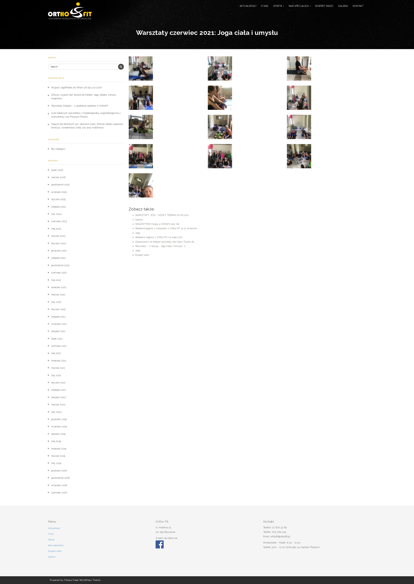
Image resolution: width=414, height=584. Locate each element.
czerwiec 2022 (59, 272)
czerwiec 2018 (59, 492)
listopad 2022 (58, 258)
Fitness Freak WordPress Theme (82, 580)
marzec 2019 (58, 456)
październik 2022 (60, 265)
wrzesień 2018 (59, 485)
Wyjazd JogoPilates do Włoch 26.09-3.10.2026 (76, 87)
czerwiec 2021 (59, 346)
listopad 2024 (58, 206)
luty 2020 (56, 412)
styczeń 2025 (58, 199)
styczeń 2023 (58, 243)
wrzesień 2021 (59, 324)
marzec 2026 (58, 177)
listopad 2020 (58, 390)
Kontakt (358, 6)
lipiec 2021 (57, 338)
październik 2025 (60, 184)
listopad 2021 (58, 316)
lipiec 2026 (57, 170)
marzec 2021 (58, 368)
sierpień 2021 (58, 331)
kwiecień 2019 (58, 448)
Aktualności (248, 6)
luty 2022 (56, 302)
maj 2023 (56, 228)
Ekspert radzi (324, 6)
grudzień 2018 (59, 470)
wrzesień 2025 (59, 192)
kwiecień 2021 (58, 360)
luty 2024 (56, 214)
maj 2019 (56, 441)
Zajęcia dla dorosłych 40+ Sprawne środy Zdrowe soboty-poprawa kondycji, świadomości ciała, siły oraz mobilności (87, 126)
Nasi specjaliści (299, 6)
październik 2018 (60, 478)
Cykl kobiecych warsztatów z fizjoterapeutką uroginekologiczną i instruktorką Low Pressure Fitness (86, 115)
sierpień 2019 (58, 434)
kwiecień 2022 (58, 287)
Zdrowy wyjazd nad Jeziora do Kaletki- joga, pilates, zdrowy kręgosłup (83, 97)
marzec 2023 (58, 236)
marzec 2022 (58, 294)
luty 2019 (56, 463)
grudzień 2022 (59, 250)
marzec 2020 (58, 404)
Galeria (343, 6)
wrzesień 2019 (59, 426)
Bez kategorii (58, 149)
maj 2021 (56, 353)
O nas (264, 6)
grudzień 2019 (59, 419)
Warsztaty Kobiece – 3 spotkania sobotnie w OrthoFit (79, 105)
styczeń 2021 (58, 382)
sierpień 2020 (58, 397)
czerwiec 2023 (59, 221)
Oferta (277, 6)
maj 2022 (56, 280)
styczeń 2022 (58, 309)
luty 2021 (56, 375)
